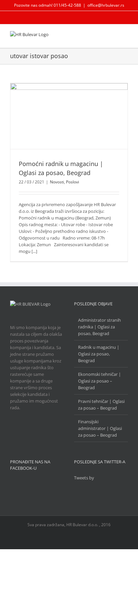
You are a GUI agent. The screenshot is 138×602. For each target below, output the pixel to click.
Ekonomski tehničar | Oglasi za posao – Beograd (99, 381)
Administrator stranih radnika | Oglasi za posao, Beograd (99, 326)
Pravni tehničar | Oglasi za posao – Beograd (101, 404)
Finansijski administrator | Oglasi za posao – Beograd (100, 428)
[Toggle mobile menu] (125, 35)
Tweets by (84, 478)
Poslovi (72, 182)
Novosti (57, 182)
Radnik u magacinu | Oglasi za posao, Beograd (98, 353)
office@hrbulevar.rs (105, 5)
